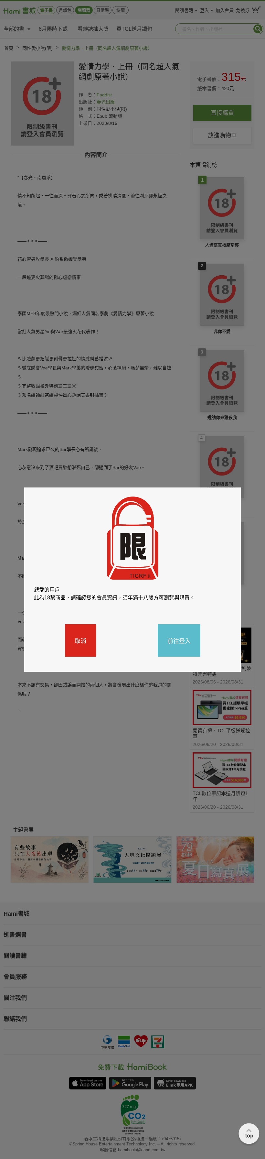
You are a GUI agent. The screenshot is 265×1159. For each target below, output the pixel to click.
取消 (80, 640)
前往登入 (179, 640)
